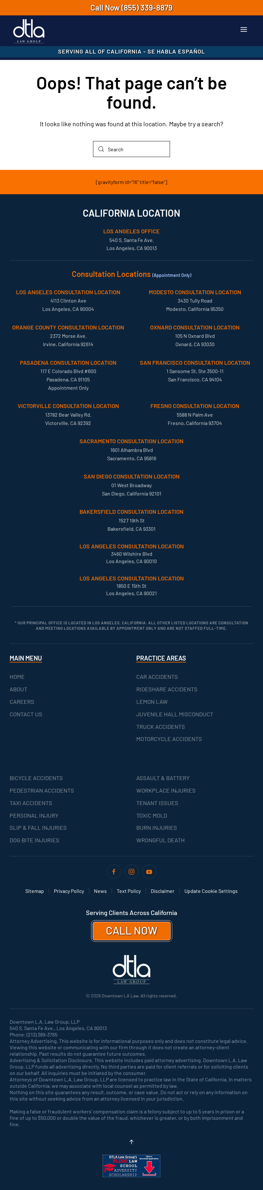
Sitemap (34, 891)
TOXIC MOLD (151, 815)
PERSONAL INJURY (34, 815)
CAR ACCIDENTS (157, 676)
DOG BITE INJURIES (34, 840)
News (100, 891)
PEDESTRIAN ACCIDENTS (42, 790)
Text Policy (129, 891)
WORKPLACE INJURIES (166, 790)
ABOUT (18, 689)
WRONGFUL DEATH (160, 840)
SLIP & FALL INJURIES (38, 827)
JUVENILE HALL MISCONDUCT (174, 714)
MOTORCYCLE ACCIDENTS (169, 738)
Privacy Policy (69, 891)
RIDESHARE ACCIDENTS (167, 689)
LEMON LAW (152, 701)
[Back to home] (28, 31)
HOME (17, 676)
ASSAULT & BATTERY (163, 777)
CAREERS (22, 701)
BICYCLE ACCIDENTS (36, 777)
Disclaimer (162, 891)
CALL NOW (131, 930)
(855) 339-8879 (147, 7)
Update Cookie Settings (211, 891)
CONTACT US (26, 714)
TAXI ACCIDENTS (31, 802)
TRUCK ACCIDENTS (160, 726)
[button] (244, 29)
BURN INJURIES (156, 827)
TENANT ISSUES (157, 802)
